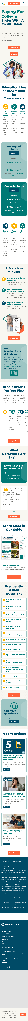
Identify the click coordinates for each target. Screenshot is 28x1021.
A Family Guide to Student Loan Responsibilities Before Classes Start (13, 832)
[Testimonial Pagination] (8, 511)
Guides (3, 943)
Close (22, 1014)
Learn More (5, 1019)
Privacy (3, 960)
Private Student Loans (6, 933)
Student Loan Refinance (6, 935)
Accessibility (4, 962)
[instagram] (9, 967)
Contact (3, 963)
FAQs (3, 941)
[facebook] (2, 967)
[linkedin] (7, 967)
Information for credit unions (7, 953)
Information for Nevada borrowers (8, 951)
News (3, 944)
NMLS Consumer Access (14, 928)
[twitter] (4, 967)
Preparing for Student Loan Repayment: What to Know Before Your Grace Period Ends (14, 794)
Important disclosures (6, 950)
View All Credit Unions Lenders (8, 936)
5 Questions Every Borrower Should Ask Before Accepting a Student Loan (13, 757)
